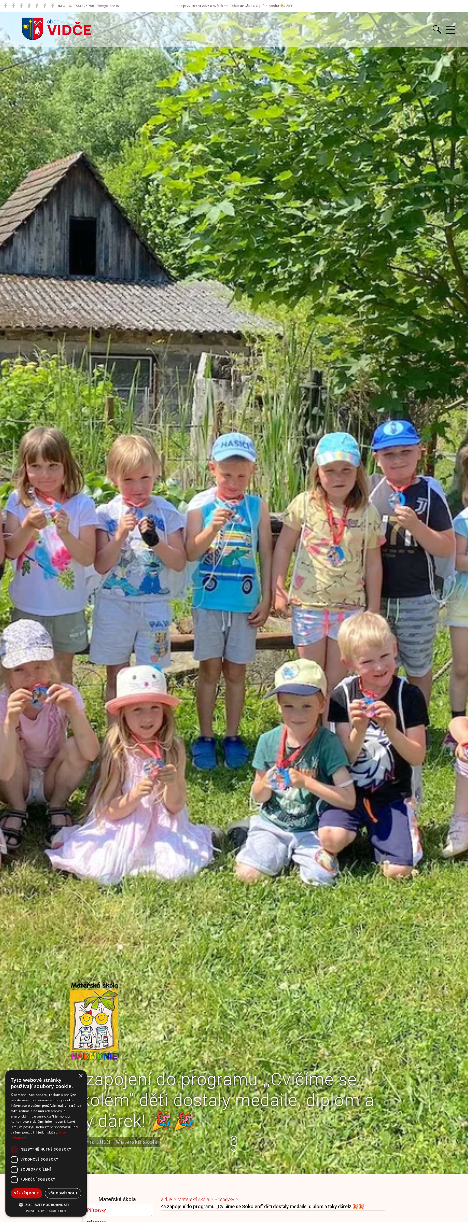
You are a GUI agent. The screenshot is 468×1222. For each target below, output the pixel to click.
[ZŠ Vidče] (29, 6)
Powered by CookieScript (46, 1211)
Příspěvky (96, 1210)
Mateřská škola (193, 1199)
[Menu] (450, 30)
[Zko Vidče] (52, 6)
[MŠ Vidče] (21, 6)
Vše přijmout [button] (26, 1193)
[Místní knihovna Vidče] (13, 6)
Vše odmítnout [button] (62, 1193)
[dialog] (46, 1143)
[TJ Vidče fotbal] (44, 6)
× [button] (81, 1076)
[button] (234, 1144)
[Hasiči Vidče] (36, 6)
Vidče (166, 1199)
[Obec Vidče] (5, 6)
